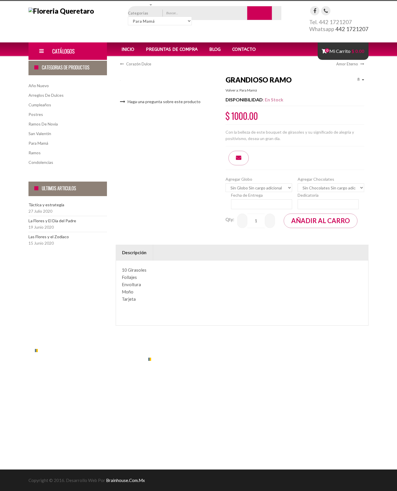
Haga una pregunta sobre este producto (164, 101)
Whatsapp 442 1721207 (63, 394)
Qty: (230, 219)
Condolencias (40, 162)
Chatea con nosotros (60, 426)
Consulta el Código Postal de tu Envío (75, 437)
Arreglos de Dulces (46, 95)
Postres (35, 114)
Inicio (127, 49)
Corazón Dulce (138, 64)
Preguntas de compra (172, 49)
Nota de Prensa (162, 402)
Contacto (244, 49)
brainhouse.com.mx (125, 480)
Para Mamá (38, 143)
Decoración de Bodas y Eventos (177, 415)
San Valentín (39, 133)
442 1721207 (352, 29)
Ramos (34, 152)
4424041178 (52, 404)
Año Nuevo (38, 85)
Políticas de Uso (163, 390)
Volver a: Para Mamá (241, 90)
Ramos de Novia (43, 123)
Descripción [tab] (134, 252)
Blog (215, 49)
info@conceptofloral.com (66, 415)
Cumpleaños (39, 104)
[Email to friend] (238, 158)
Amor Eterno (347, 64)
